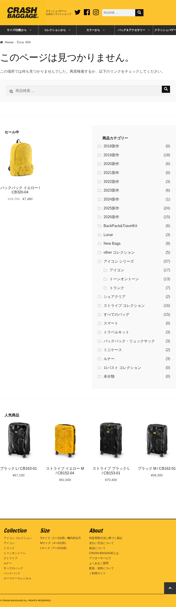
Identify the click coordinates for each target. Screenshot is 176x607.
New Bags (112, 243)
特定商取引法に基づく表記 (105, 538)
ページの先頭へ (170, 591)
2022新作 (111, 182)
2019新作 (111, 155)
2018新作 (111, 146)
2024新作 (111, 199)
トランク (117, 288)
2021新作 (111, 173)
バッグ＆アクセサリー (131, 30)
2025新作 (111, 208)
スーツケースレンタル (17, 578)
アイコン (117, 270)
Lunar (108, 235)
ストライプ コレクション (124, 306)
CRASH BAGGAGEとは (104, 553)
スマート (111, 323)
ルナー (109, 359)
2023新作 (111, 190)
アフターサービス (100, 558)
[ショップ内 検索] (139, 12)
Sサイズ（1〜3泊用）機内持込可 (60, 538)
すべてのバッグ (116, 314)
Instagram (96, 10)
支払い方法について (101, 543)
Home (9, 42)
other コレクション (119, 252)
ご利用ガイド (97, 573)
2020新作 (111, 164)
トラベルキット (116, 332)
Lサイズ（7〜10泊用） (54, 548)
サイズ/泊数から (17, 30)
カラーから (93, 30)
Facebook (87, 10)
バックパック (12, 573)
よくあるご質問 (98, 563)
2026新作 (111, 217)
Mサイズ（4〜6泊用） (54, 543)
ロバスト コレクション (122, 368)
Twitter (77, 10)
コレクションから (55, 30)
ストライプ (10, 558)
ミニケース (113, 350)
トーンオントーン (124, 279)
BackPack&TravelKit (120, 226)
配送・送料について (101, 568)
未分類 (109, 376)
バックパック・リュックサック (129, 341)
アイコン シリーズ (119, 261)
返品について (97, 548)
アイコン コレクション (18, 538)
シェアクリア (115, 297)
